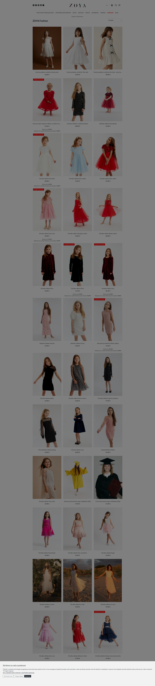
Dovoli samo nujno (8, 676)
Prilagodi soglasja (19, 676)
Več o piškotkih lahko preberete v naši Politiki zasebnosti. (18, 672)
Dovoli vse (27, 676)
